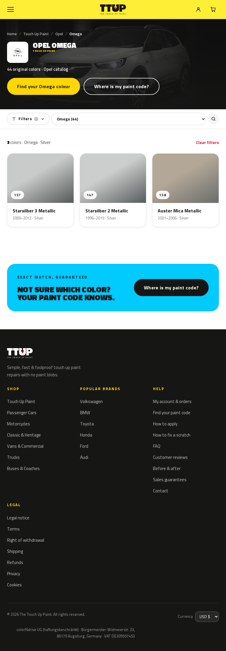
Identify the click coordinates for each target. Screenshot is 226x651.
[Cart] (213, 9)
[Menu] (10, 9)
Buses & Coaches (23, 468)
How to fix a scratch (171, 435)
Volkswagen (91, 401)
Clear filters (207, 142)
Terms (13, 529)
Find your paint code (171, 412)
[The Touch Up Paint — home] (113, 9)
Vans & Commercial (25, 446)
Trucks (13, 457)
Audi (84, 457)
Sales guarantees (170, 479)
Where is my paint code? (121, 86)
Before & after (167, 468)
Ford (84, 446)
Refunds (15, 562)
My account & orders (172, 401)
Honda (86, 435)
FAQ (156, 446)
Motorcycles (18, 423)
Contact (160, 490)
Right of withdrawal (25, 540)
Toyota (87, 423)
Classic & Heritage (24, 435)
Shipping (15, 551)
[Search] (213, 119)
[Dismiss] (26, 638)
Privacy (13, 573)
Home (12, 34)
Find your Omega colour (43, 86)
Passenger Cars (21, 412)
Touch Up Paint (36, 34)
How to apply (165, 423)
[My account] (198, 9)
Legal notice (18, 517)
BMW (85, 412)
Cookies (14, 584)
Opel (59, 34)
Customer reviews (170, 457)
